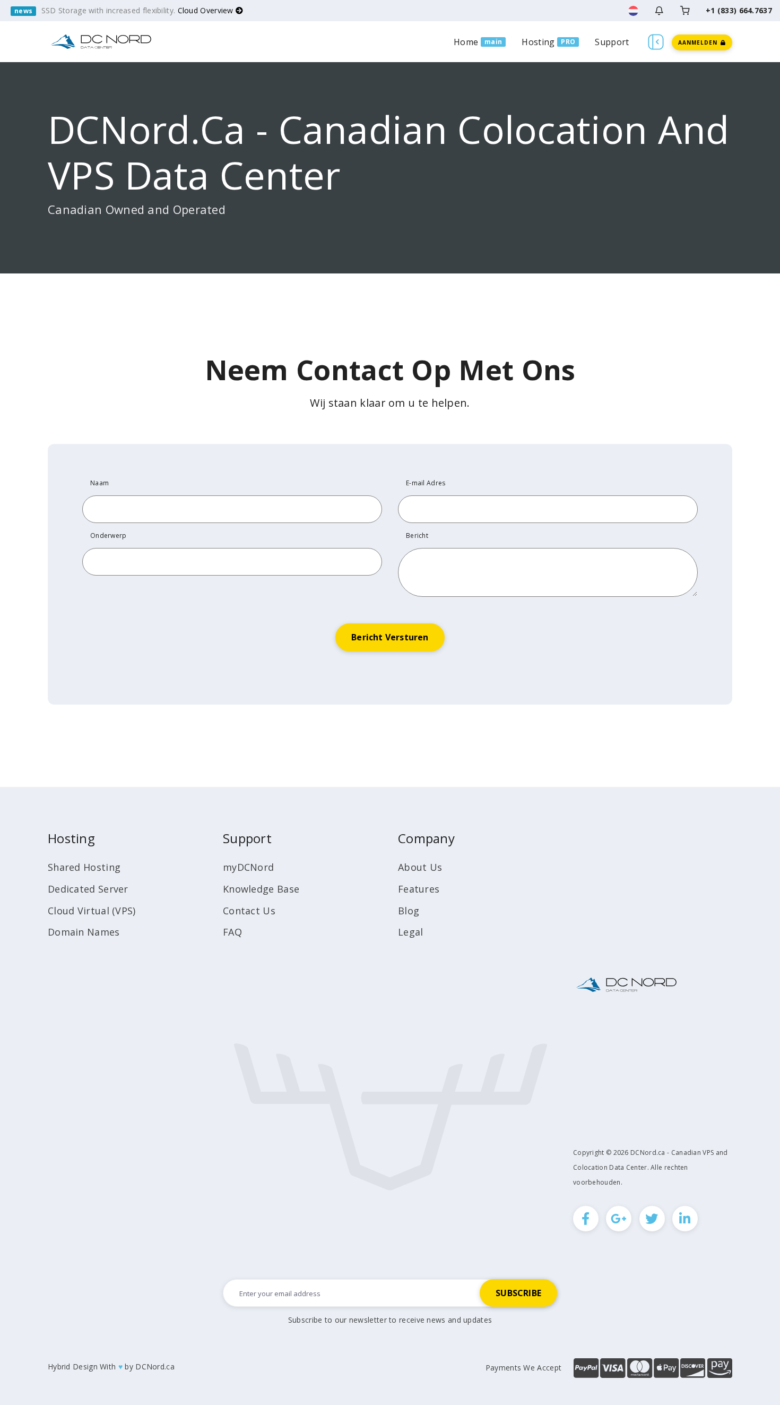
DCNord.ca (155, 1366)
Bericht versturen (389, 637)
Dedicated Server (88, 889)
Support (612, 42)
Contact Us (249, 910)
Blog (408, 910)
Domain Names (84, 932)
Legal (410, 932)
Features (418, 889)
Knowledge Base (261, 889)
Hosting (538, 42)
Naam (99, 482)
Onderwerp (108, 535)
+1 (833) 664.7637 (739, 10)
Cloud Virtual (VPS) (92, 910)
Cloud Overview (207, 10)
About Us (420, 867)
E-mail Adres (426, 482)
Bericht (417, 535)
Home (466, 42)
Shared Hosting (84, 867)
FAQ (232, 932)
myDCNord (248, 867)
